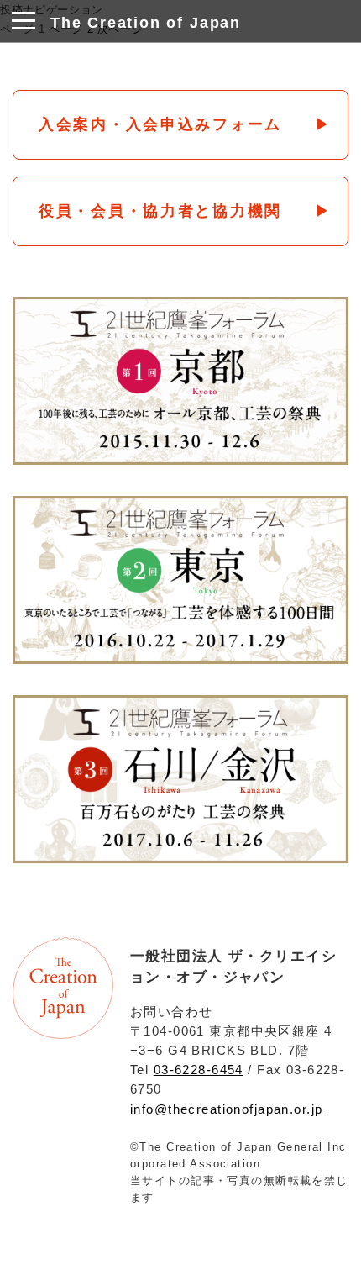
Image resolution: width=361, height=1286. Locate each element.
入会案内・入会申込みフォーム (160, 124)
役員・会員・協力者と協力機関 (160, 211)
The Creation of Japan (145, 22)
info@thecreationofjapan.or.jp (226, 1109)
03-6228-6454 (198, 1069)
